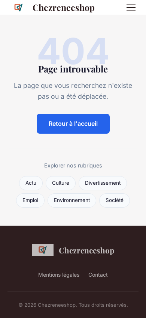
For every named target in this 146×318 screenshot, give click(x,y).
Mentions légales (58, 274)
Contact (98, 274)
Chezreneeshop (64, 7)
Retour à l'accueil (73, 123)
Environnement (72, 200)
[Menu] (131, 8)
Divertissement (103, 183)
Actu (30, 183)
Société (115, 200)
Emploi (30, 200)
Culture (60, 183)
